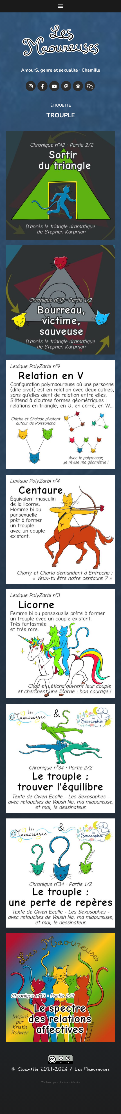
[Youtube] (54, 86)
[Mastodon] (66, 86)
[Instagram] (31, 86)
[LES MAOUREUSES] (60, 42)
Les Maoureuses (92, 1069)
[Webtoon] (90, 86)
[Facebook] (42, 86)
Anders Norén (69, 1082)
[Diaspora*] (78, 86)
